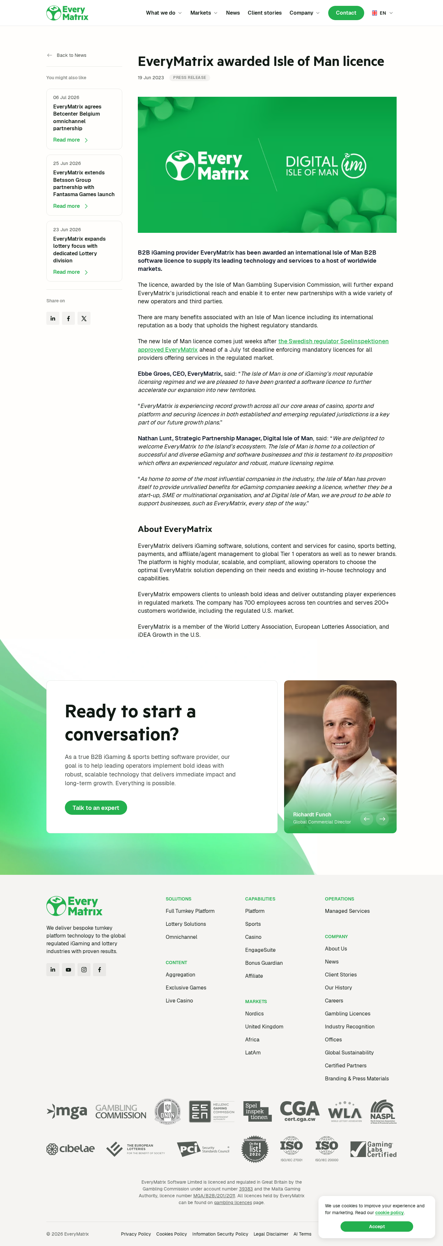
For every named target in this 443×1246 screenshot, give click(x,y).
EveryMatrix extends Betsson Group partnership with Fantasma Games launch (84, 184)
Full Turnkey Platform (190, 911)
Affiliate (254, 976)
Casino (253, 937)
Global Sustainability (349, 1052)
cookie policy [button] (389, 1212)
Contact (346, 12)
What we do (160, 12)
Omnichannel (181, 937)
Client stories (265, 12)
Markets (200, 12)
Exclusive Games (186, 987)
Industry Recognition (350, 1026)
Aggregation (180, 974)
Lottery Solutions (186, 924)
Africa (252, 1039)
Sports (253, 924)
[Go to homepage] (67, 13)
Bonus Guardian (264, 963)
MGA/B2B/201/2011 (214, 1196)
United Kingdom (264, 1026)
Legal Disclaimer (271, 1234)
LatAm (253, 1052)
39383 (246, 1189)
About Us (336, 948)
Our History (338, 987)
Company (301, 12)
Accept (377, 1226)
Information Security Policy (220, 1234)
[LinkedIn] (52, 969)
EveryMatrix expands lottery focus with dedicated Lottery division (79, 249)
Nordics (254, 1013)
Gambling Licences (347, 1013)
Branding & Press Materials (357, 1078)
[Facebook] (99, 969)
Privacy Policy (136, 1234)
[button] (366, 818)
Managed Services (347, 911)
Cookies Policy (171, 1234)
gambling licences (233, 1202)
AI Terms (302, 1234)
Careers (334, 1000)
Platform (255, 911)
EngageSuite (260, 950)
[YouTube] (68, 969)
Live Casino (179, 1000)
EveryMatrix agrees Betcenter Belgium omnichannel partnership (77, 117)
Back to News (71, 55)
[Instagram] (84, 969)
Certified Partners (345, 1065)
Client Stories (341, 974)
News (233, 12)
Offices (333, 1039)
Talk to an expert (96, 808)
